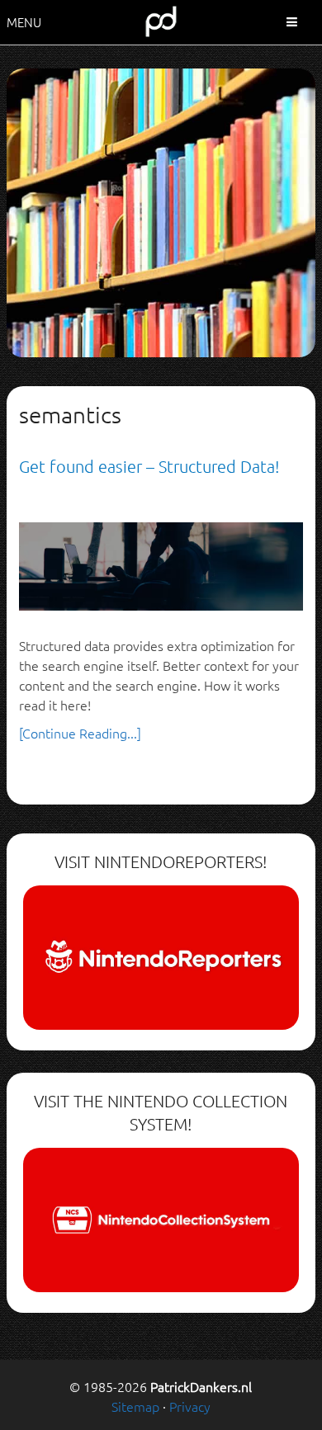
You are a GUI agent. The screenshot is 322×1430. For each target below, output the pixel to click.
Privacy (190, 1406)
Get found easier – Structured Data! (149, 466)
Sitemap (135, 1406)
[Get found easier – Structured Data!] (161, 565)
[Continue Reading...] (80, 733)
